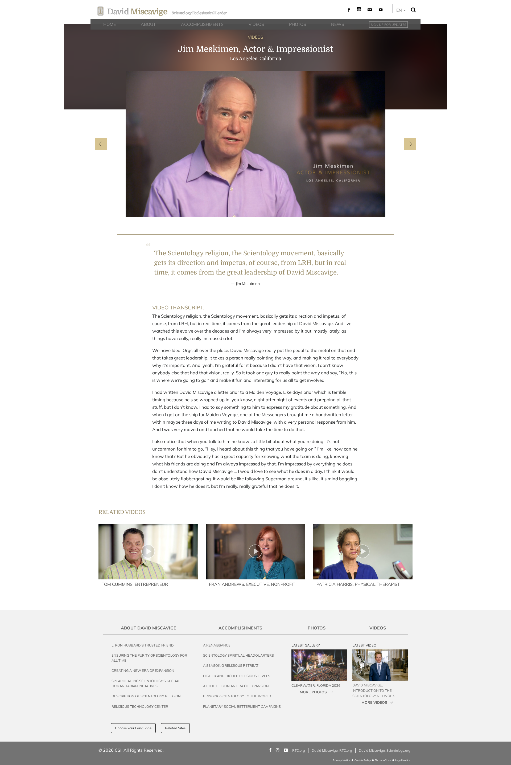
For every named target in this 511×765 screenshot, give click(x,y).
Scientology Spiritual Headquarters (238, 655)
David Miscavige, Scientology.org (384, 750)
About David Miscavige (148, 628)
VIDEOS (255, 37)
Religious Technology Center (140, 706)
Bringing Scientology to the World (237, 696)
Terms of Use (383, 760)
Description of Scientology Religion (146, 696)
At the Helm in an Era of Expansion (236, 686)
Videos (377, 628)
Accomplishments (240, 628)
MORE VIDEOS (374, 702)
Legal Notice (402, 760)
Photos (316, 628)
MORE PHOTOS (313, 692)
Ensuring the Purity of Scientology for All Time (149, 657)
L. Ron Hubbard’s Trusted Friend (143, 645)
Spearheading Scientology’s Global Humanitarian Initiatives (146, 683)
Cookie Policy (363, 760)
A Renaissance (216, 645)
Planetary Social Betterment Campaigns (242, 706)
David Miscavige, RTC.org (332, 750)
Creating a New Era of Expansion (143, 670)
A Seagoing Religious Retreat (230, 665)
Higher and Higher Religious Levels (236, 676)
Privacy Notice (341, 760)
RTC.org (298, 750)
